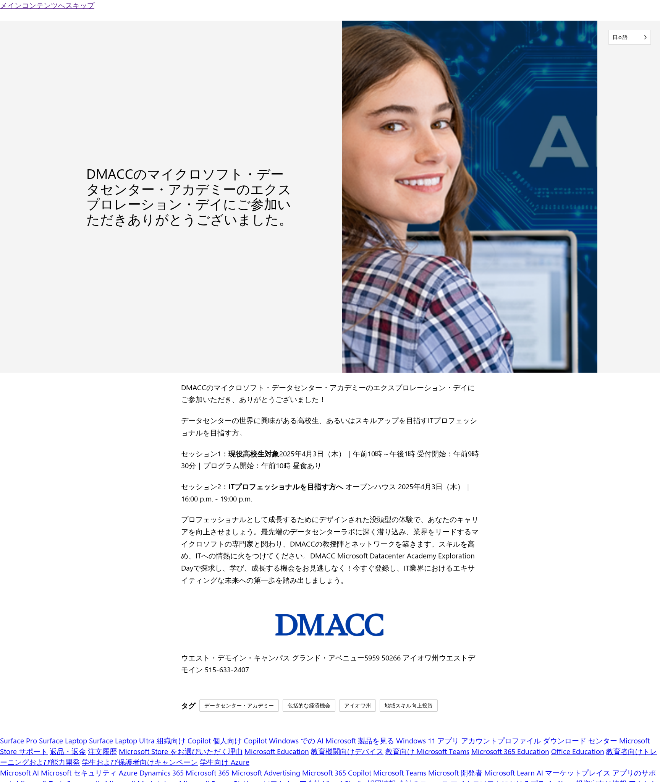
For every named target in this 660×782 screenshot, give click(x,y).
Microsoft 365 (208, 772)
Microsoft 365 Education (510, 751)
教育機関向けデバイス (347, 751)
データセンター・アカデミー (239, 705)
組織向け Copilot (184, 740)
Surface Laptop (63, 740)
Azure (128, 772)
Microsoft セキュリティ (79, 772)
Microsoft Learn (509, 772)
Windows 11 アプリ (427, 740)
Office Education (577, 751)
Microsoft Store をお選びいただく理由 (181, 751)
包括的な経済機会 (309, 705)
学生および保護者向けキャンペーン (140, 762)
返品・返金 (68, 751)
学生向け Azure (224, 762)
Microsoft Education (276, 751)
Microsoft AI (19, 772)
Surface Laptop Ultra (122, 740)
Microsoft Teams (399, 772)
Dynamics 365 (161, 772)
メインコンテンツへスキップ (47, 5)
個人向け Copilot (240, 740)
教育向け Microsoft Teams (427, 751)
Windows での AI (296, 740)
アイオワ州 (357, 705)
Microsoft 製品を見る (359, 740)
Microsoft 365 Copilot (336, 772)
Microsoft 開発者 (455, 772)
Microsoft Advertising (265, 772)
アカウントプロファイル (501, 740)
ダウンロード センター (580, 740)
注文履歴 (102, 751)
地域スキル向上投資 (409, 705)
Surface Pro (18, 740)
